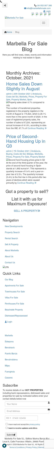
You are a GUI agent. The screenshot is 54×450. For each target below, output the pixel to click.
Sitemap (41, 447)
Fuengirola (10, 371)
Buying (9, 153)
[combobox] (8, 418)
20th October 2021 (22, 93)
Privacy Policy (31, 447)
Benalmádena (11, 359)
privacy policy (34, 424)
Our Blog (9, 279)
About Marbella (12, 250)
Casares (9, 377)
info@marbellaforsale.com (38, 8)
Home (9, 32)
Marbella (23, 96)
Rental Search (11, 238)
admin (9, 93)
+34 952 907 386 (44, 5)
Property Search (12, 232)
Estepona (9, 341)
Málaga (30, 153)
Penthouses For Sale (14, 303)
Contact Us (10, 262)
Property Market (18, 99)
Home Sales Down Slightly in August (24, 86)
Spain (29, 99)
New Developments (14, 226)
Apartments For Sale (14, 285)
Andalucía (36, 93)
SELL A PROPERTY (26, 210)
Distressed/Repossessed (16, 315)
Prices (31, 96)
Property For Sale (21, 156)
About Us (9, 256)
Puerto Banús (11, 353)
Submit (10, 434)
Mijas (7, 365)
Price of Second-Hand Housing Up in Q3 (25, 141)
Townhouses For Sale (15, 291)
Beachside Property (14, 309)
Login (48, 11)
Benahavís (10, 347)
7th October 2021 (22, 150)
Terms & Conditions (17, 447)
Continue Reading (36, 128)
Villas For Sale (11, 297)
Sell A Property (11, 244)
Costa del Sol (12, 96)
